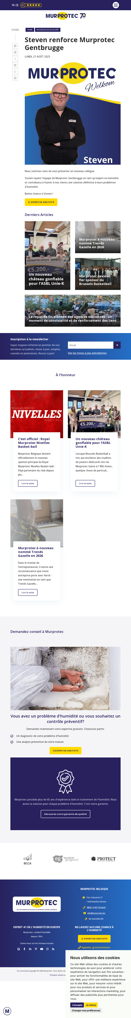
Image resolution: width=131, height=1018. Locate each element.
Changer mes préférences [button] (86, 1010)
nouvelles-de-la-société (48, 30)
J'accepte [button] (77, 1005)
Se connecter (22, 971)
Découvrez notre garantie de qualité (65, 814)
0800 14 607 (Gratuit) (96, 907)
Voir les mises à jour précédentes (87, 353)
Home (29, 30)
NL (14, 5)
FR (17, 5)
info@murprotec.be (96, 913)
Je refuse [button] (91, 1005)
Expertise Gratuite (96, 938)
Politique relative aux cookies (62, 975)
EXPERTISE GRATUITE (42, 202)
